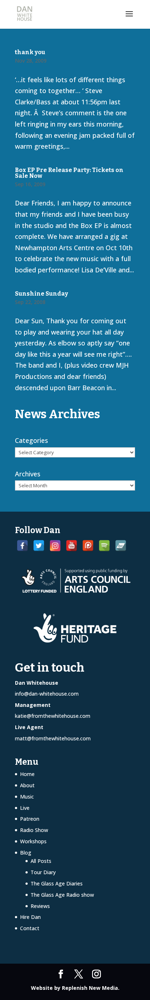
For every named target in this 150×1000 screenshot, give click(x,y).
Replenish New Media (90, 987)
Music (27, 796)
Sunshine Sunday (41, 293)
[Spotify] (104, 545)
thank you (30, 52)
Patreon (29, 818)
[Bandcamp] (120, 545)
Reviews (40, 906)
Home (27, 774)
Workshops (33, 841)
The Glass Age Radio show (62, 894)
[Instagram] (55, 545)
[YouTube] (71, 545)
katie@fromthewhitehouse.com (52, 715)
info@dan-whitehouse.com (47, 693)
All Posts (41, 860)
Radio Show (34, 830)
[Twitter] (38, 545)
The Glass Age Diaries (57, 883)
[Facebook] (22, 545)
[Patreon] (88, 545)
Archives (27, 473)
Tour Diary (43, 872)
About (27, 785)
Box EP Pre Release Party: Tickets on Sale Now (69, 173)
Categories (31, 440)
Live (24, 807)
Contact (29, 928)
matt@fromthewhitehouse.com (53, 738)
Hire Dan (30, 916)
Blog (25, 852)
